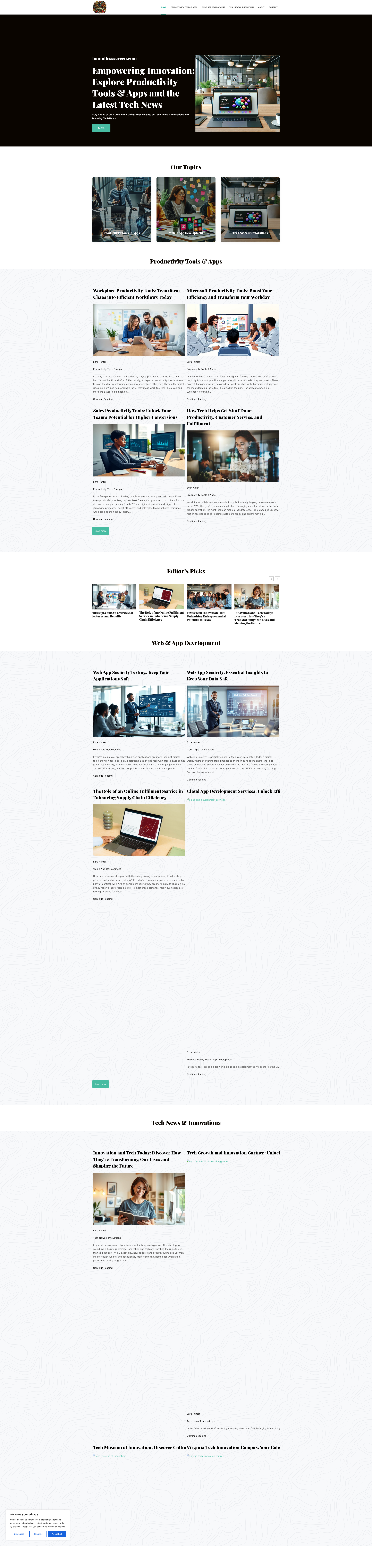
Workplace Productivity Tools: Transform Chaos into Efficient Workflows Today (136, 294)
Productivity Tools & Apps (184, 7)
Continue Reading (103, 399)
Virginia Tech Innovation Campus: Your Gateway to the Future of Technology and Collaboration (255, 597)
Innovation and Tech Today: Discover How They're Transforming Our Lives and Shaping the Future (137, 1159)
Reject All (38, 1534)
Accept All (57, 1534)
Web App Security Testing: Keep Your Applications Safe (131, 675)
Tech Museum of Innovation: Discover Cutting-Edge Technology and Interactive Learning (207, 597)
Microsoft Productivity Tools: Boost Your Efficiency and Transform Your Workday (229, 294)
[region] (38, 1525)
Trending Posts (195, 1059)
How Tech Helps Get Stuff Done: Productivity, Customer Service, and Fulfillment (224, 417)
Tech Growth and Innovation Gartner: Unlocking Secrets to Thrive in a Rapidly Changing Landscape (160, 597)
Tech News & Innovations (241, 7)
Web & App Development (213, 7)
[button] (277, 579)
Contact (273, 7)
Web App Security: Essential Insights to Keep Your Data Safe (227, 675)
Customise (19, 1534)
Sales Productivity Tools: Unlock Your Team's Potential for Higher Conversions (135, 414)
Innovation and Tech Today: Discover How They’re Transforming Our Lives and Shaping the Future (112, 618)
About (261, 7)
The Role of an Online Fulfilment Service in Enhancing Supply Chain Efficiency (138, 794)
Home (163, 7)
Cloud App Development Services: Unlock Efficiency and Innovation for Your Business (275, 791)
